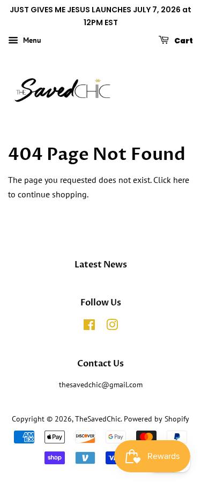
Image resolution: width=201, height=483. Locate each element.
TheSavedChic (98, 419)
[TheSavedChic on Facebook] (89, 327)
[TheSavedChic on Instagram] (112, 327)
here (181, 179)
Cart (183, 40)
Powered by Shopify (156, 419)
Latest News (101, 265)
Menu (31, 40)
